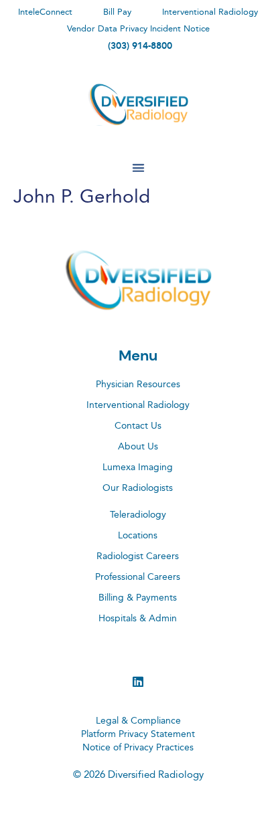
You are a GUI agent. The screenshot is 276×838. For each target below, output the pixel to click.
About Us (138, 446)
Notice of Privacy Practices (138, 747)
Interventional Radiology (138, 405)
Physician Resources (138, 384)
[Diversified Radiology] (138, 105)
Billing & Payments (137, 598)
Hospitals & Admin (137, 618)
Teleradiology (138, 515)
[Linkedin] (138, 681)
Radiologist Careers (137, 556)
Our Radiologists (137, 488)
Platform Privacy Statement (138, 734)
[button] (138, 167)
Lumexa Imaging (137, 467)
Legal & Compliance (138, 721)
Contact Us (138, 426)
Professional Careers (137, 577)
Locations (137, 535)
